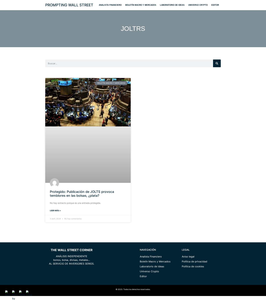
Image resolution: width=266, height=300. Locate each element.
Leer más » (55, 210)
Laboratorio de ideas (172, 5)
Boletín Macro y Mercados (140, 5)
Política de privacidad (194, 261)
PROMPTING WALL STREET (69, 5)
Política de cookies (193, 266)
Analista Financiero (110, 5)
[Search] (217, 63)
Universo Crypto (198, 5)
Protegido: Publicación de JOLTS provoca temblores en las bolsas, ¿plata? (82, 193)
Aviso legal (188, 256)
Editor (215, 5)
